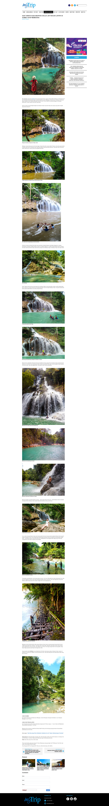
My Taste (36, 12)
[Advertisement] (54, 28)
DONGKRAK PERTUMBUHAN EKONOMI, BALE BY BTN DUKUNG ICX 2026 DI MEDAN (76, 73)
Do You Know (61, 12)
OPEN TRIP (78, 12)
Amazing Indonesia (48, 12)
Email (23, 780)
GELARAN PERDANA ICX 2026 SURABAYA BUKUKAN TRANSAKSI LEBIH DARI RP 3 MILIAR (76, 85)
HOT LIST (55, 12)
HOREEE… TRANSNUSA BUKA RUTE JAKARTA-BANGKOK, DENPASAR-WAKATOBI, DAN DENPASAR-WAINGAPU (76, 79)
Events (67, 12)
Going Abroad (29, 12)
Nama (23, 776)
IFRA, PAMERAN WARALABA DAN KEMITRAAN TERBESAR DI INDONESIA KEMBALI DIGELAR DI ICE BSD (76, 67)
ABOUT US (83, 12)
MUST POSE (72, 12)
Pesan (23, 784)
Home (24, 12)
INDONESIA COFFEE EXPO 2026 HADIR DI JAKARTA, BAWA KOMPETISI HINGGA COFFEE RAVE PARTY (77, 61)
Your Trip (41, 12)
